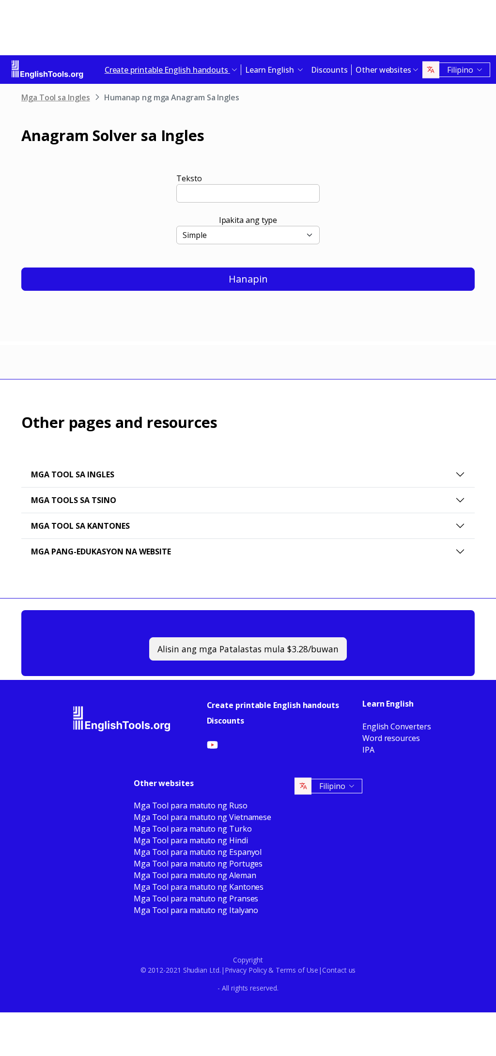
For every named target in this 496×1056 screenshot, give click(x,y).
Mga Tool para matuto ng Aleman (195, 875)
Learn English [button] (270, 69)
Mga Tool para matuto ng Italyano (196, 910)
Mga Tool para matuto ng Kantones (199, 887)
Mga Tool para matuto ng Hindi (191, 840)
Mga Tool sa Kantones (80, 525)
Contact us (339, 970)
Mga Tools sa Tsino (73, 500)
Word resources (391, 738)
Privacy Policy (246, 970)
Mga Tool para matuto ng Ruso (191, 805)
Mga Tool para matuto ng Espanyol (198, 852)
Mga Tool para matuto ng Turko (193, 828)
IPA (368, 749)
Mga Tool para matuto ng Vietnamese (202, 817)
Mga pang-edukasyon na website (101, 551)
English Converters (396, 726)
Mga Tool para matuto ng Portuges (198, 863)
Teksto (189, 178)
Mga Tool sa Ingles (55, 97)
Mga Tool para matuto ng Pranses (196, 898)
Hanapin (248, 278)
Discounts (329, 69)
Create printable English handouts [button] (167, 69)
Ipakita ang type (248, 220)
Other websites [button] (383, 69)
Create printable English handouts (273, 705)
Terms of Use (297, 970)
